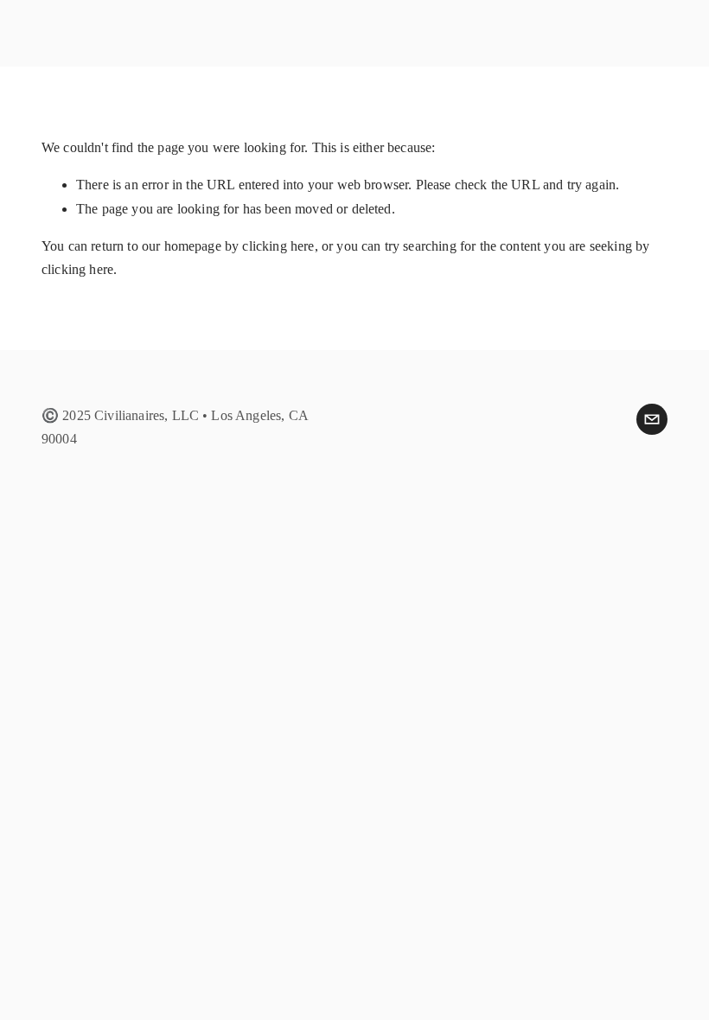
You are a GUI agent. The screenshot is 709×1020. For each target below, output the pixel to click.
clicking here (278, 246)
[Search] (181, 32)
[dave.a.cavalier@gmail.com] (651, 419)
